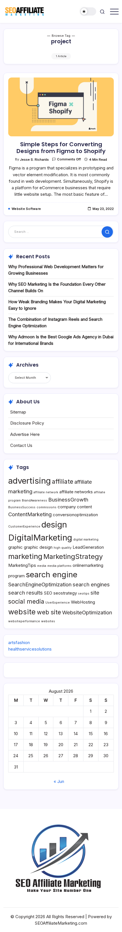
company (67, 506)
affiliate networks (76, 491)
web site (49, 612)
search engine (51, 574)
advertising (29, 481)
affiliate (62, 481)
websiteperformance (24, 621)
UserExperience (57, 602)
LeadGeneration (88, 547)
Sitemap (18, 412)
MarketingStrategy (73, 556)
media (41, 566)
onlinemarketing (88, 565)
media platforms (59, 566)
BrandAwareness (34, 500)
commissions (46, 507)
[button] (88, 11)
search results (25, 592)
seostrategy (65, 593)
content (84, 506)
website (22, 611)
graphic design (38, 547)
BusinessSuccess (21, 507)
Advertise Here (25, 434)
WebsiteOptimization (87, 612)
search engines (91, 584)
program (16, 575)
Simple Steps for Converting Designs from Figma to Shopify (61, 147)
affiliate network (45, 492)
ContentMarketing (30, 514)
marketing (25, 556)
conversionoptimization (75, 514)
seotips (83, 593)
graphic (15, 547)
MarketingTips (22, 565)
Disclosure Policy (27, 423)
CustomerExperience (24, 526)
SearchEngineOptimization (39, 584)
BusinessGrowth (68, 499)
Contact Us (21, 445)
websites (48, 621)
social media (26, 601)
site (95, 592)
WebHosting (83, 602)
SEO (48, 593)
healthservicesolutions (30, 649)
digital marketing (85, 539)
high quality (62, 548)
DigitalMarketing (40, 538)
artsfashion (19, 642)
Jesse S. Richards (34, 160)
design (54, 525)
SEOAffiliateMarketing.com (61, 923)
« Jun (59, 781)
